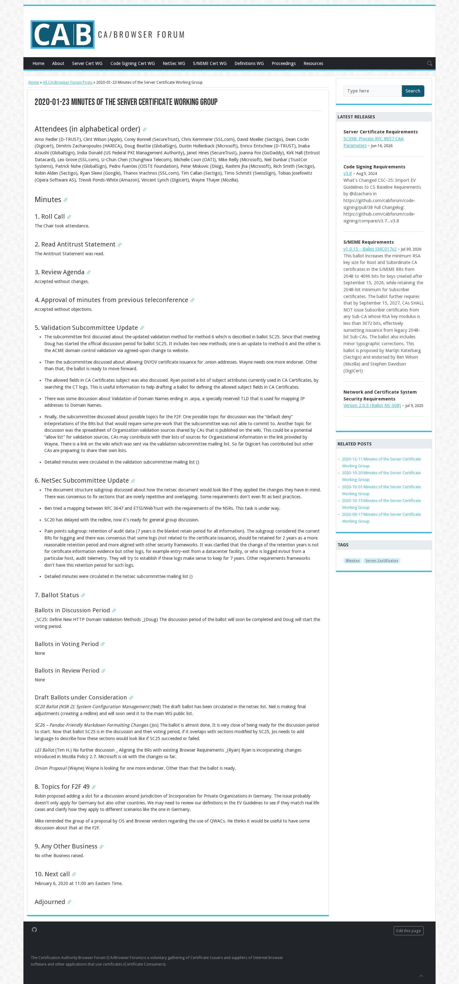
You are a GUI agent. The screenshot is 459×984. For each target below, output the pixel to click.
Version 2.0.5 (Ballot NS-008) (372, 405)
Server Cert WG (87, 63)
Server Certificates (381, 561)
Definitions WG (249, 63)
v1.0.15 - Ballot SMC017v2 (370, 248)
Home (38, 63)
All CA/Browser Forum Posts (67, 82)
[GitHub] (34, 929)
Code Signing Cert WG (133, 63)
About (58, 63)
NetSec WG (174, 63)
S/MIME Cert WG (210, 63)
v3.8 (347, 173)
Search (413, 91)
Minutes (353, 561)
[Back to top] (421, 975)
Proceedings (284, 63)
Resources (313, 63)
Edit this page (408, 930)
